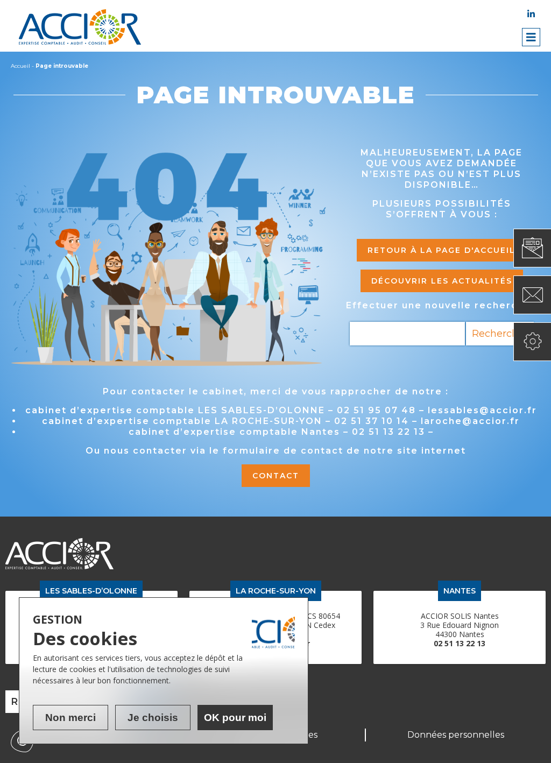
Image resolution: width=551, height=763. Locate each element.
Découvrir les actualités (441, 281)
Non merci (70, 717)
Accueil (20, 65)
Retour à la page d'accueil (441, 250)
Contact (275, 476)
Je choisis (153, 717)
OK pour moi (235, 717)
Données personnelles (455, 735)
